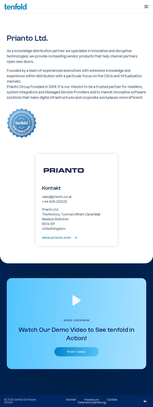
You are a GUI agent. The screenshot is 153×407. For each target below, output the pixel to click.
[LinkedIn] (145, 401)
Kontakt (71, 399)
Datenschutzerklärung (92, 402)
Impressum (91, 399)
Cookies (112, 399)
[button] (146, 6)
